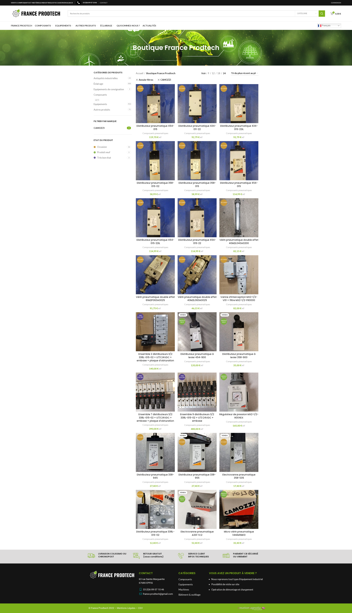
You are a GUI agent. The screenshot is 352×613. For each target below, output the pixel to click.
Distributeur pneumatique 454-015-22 (197, 241)
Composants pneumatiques (155, 133)
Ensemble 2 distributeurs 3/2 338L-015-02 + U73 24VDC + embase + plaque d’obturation (155, 357)
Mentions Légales (126, 608)
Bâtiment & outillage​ (189, 594)
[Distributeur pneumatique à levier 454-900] (197, 331)
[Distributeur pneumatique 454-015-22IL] (155, 217)
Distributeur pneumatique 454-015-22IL (155, 241)
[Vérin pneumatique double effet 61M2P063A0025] (155, 274)
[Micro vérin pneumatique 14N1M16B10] (238, 509)
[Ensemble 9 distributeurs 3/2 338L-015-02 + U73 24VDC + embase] (197, 392)
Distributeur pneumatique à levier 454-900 (197, 355)
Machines (183, 589)
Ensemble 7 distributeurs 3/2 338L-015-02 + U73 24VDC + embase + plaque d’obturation (155, 418)
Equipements (100, 104)
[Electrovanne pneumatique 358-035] (238, 452)
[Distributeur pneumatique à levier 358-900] (238, 331)
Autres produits (102, 109)
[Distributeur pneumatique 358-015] (197, 160)
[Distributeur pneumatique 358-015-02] (155, 160)
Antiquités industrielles (106, 78)
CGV (140, 608)
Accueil (139, 73)
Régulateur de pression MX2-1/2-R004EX (238, 416)
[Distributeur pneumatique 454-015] (155, 103)
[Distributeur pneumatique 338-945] (155, 452)
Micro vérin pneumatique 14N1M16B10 (239, 533)
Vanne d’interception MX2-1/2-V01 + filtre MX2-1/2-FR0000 (238, 298)
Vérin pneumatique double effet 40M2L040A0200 (238, 241)
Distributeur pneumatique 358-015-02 (155, 184)
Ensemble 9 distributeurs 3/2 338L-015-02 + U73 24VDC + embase (197, 418)
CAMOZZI (165, 79)
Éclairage (98, 83)
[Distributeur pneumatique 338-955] (197, 452)
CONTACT (103, 3)
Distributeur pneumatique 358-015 (197, 184)
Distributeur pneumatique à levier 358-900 (238, 355)
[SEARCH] (322, 13)
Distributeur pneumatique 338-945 (155, 476)
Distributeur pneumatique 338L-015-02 (155, 533)
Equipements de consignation (109, 89)
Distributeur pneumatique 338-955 (197, 476)
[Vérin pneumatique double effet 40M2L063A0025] (197, 274)
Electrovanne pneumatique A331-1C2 (197, 533)
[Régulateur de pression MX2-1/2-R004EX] (238, 392)
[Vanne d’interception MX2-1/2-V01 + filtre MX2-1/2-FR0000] (238, 274)
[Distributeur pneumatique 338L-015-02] (155, 509)
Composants (100, 94)
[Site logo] (36, 13)
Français (325, 25)
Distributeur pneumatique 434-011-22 (197, 127)
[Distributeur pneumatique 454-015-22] (197, 217)
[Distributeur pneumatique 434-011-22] (197, 103)
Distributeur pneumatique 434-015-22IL (239, 127)
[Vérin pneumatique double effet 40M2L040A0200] (238, 217)
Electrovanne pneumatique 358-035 (238, 476)
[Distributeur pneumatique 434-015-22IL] (238, 103)
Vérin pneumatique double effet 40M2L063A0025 (197, 298)
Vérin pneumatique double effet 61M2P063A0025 (155, 298)
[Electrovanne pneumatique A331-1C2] (197, 509)
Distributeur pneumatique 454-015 (155, 127)
